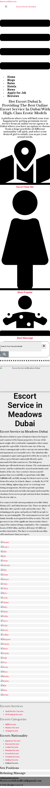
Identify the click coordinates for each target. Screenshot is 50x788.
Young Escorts (11, 731)
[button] (25, 45)
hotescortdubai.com (8, 2)
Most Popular (25, 292)
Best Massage (25, 338)
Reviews (13, 96)
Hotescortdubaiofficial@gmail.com (20, 780)
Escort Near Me (25, 186)
